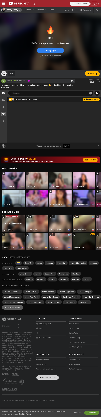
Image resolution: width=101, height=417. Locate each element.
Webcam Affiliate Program (46, 369)
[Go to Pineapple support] (22, 382)
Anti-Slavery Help (75, 347)
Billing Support (74, 364)
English (8, 326)
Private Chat (90, 99)
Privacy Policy (74, 324)
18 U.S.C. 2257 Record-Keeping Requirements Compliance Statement (28, 400)
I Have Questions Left (47, 377)
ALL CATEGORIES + (13, 307)
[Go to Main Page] (18, 3)
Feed (52, 10)
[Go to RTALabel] (5, 374)
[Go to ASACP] (15, 374)
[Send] (97, 93)
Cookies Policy (74, 338)
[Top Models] (33, 3)
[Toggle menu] (3, 3)
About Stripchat (45, 324)
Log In (94, 4)
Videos (29, 10)
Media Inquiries (45, 338)
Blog (40, 328)
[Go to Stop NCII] (10, 389)
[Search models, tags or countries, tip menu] (97, 10)
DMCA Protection (75, 369)
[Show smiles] (90, 93)
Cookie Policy (25, 414)
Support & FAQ (74, 360)
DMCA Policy (74, 333)
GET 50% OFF (90, 160)
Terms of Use (74, 328)
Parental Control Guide (77, 342)
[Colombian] (18, 263)
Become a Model (42, 360)
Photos (42, 10)
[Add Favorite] (4, 73)
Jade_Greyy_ (9, 257)
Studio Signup (41, 364)
